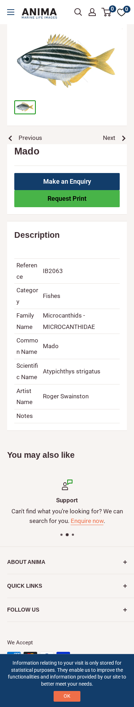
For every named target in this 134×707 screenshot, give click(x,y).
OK (67, 696)
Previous (30, 137)
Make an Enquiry (67, 181)
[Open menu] (10, 12)
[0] (106, 12)
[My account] (92, 12)
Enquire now (87, 520)
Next (109, 137)
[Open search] (78, 12)
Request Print (67, 198)
